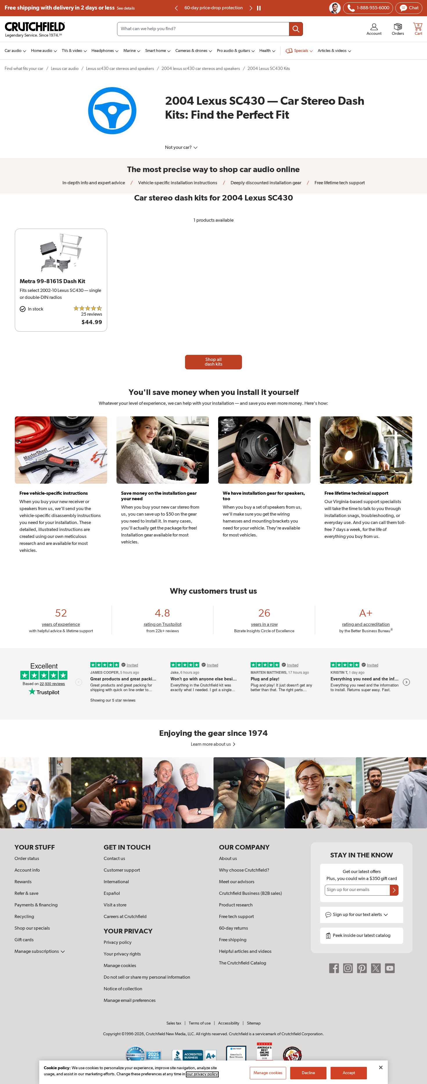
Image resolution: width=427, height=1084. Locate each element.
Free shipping (70, 8)
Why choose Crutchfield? (244, 870)
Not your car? (179, 147)
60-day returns (213, 8)
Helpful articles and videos (245, 951)
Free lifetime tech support (339, 183)
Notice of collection (123, 989)
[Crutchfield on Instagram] (348, 968)
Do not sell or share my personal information (147, 977)
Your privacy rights (122, 954)
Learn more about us (211, 744)
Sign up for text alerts (358, 915)
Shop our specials (32, 928)
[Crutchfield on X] (376, 968)
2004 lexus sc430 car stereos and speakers (201, 68)
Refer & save (26, 893)
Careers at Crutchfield (125, 917)
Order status (27, 859)
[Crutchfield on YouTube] (390, 968)
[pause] (259, 8)
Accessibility (228, 1023)
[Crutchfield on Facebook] (334, 968)
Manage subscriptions (37, 951)
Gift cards (24, 940)
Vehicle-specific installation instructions (177, 183)
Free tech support (236, 917)
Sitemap (254, 1023)
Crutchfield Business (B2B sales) (250, 893)
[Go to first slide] (250, 8)
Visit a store (115, 905)
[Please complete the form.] (394, 890)
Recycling (24, 917)
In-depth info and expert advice (93, 183)
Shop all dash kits (214, 362)
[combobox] (210, 29)
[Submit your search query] (296, 29)
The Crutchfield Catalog (242, 963)
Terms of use (200, 1023)
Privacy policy (118, 942)
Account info (27, 870)
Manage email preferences (130, 1000)
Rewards (23, 882)
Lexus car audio (64, 68)
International (116, 882)
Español (112, 893)
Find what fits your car (24, 68)
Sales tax (173, 1023)
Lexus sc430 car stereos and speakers (120, 68)
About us (228, 859)
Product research (236, 905)
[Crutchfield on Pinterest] (362, 968)
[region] (213, 792)
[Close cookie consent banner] (380, 1067)
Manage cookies (120, 966)
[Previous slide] (177, 8)
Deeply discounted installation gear (265, 183)
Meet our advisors (236, 882)
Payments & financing (36, 905)
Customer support (122, 870)
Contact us (114, 859)
